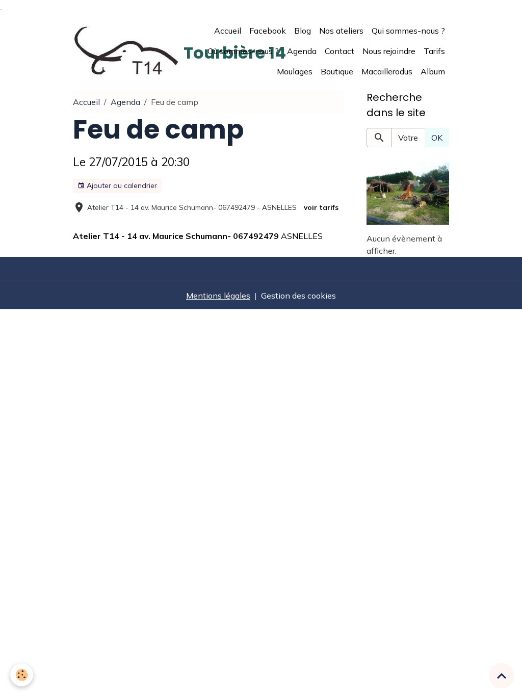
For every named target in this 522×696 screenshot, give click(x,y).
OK (436, 137)
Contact (339, 51)
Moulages (294, 71)
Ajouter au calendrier (121, 185)
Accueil (227, 30)
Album (433, 71)
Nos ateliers (341, 30)
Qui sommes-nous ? (408, 30)
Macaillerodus (386, 71)
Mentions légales (218, 295)
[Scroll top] (501, 675)
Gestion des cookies (298, 295)
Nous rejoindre (388, 51)
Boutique (337, 71)
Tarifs (434, 51)
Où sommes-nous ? (243, 51)
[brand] (126, 51)
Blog (302, 30)
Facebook (267, 30)
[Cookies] (21, 674)
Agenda (302, 51)
